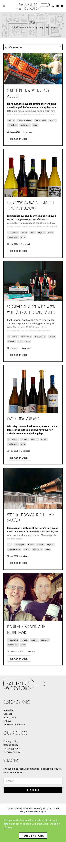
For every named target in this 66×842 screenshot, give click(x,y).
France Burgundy (24, 120)
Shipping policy (11, 748)
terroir (44, 439)
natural (52, 336)
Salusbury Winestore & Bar (24, 808)
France (11, 120)
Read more (19, 138)
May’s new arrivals (23, 419)
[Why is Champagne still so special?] (33, 488)
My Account (9, 717)
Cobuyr (7, 721)
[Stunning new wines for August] (33, 69)
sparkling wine (24, 341)
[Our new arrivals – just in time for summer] (33, 173)
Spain (50, 232)
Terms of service (12, 752)
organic (53, 120)
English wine (40, 336)
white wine (24, 125)
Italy (32, 232)
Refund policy (10, 744)
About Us (8, 710)
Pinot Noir (12, 125)
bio (9, 544)
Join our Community (14, 724)
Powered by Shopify (37, 811)
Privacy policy (10, 741)
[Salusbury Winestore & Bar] (33, 6)
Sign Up (33, 790)
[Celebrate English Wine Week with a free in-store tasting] (33, 281)
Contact (7, 713)
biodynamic (13, 232)
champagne (26, 336)
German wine (40, 120)
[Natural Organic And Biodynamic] (33, 597)
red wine (44, 640)
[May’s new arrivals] (33, 389)
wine (35, 125)
